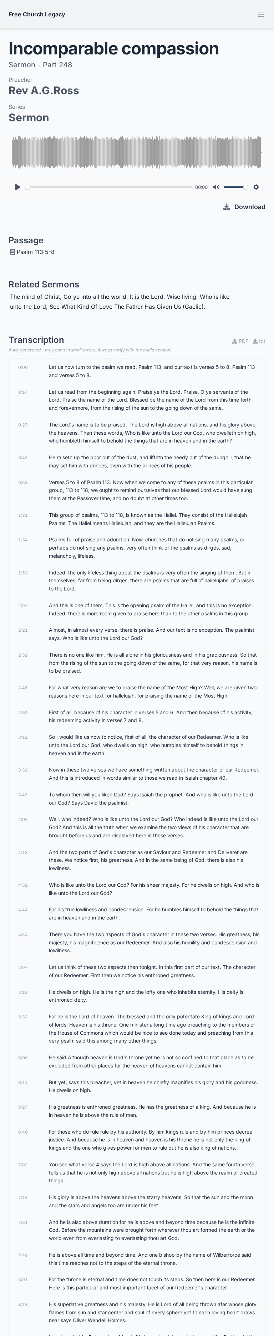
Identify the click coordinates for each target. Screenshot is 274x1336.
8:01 (23, 1279)
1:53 (23, 573)
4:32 (23, 885)
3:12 (23, 737)
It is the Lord (146, 296)
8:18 (23, 1304)
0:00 (23, 367)
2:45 (23, 687)
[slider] (109, 187)
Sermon (29, 117)
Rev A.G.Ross (44, 90)
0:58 (23, 482)
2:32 (23, 655)
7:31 (23, 1222)
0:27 (23, 425)
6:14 (23, 1082)
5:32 (23, 1016)
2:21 (23, 630)
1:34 (23, 539)
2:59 (23, 712)
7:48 (23, 1255)
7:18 (23, 1197)
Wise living (181, 296)
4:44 (23, 909)
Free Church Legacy (37, 14)
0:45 (23, 457)
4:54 (23, 934)
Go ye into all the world (95, 296)
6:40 (23, 1132)
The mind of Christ (35, 296)
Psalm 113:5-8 (36, 251)
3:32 (23, 770)
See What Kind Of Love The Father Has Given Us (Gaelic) (127, 306)
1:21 (23, 515)
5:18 (23, 992)
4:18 (23, 852)
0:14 (23, 392)
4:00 (23, 819)
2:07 (23, 605)
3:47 (23, 794)
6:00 (23, 1057)
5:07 (23, 967)
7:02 (23, 1164)
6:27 (23, 1107)
